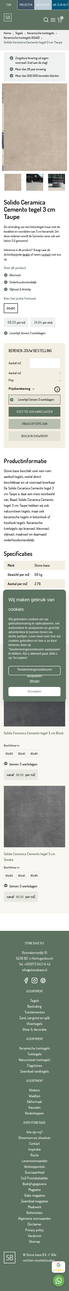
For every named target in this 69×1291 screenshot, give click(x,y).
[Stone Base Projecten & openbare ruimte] (25, 5)
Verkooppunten (34, 1166)
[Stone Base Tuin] (8, 5)
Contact (34, 1143)
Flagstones (34, 1065)
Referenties (34, 1213)
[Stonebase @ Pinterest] (43, 981)
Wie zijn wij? (34, 1132)
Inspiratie (34, 1149)
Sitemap (34, 1241)
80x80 (34, 753)
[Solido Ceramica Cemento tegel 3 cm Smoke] (34, 816)
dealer (26, 254)
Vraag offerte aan (34, 424)
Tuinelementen (34, 1012)
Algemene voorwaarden (34, 1218)
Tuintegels (34, 1054)
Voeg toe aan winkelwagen (34, 412)
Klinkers (34, 1090)
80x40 (21, 753)
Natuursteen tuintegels (34, 1060)
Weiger (34, 681)
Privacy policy (34, 1230)
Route (34, 1155)
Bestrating (34, 1006)
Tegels (34, 1000)
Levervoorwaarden (34, 1161)
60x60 (11, 308)
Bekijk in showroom (34, 436)
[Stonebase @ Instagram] (34, 981)
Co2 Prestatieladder (34, 1178)
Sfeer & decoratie (34, 1029)
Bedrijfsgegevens (35, 1184)
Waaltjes (34, 1096)
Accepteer (34, 691)
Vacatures (34, 1236)
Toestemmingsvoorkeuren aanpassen (34, 671)
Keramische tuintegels (34, 1048)
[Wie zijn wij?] (60, 5)
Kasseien (35, 1107)
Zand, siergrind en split (34, 1018)
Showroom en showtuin (34, 1138)
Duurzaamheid (34, 1172)
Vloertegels (35, 1024)
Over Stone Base (34, 1122)
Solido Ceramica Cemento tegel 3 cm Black (34, 733)
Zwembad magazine (34, 1201)
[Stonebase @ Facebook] (26, 981)
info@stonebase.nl (34, 970)
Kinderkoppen (34, 1113)
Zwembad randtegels (34, 1071)
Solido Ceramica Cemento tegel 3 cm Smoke (29, 857)
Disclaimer (35, 1224)
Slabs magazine (34, 1195)
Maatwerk (34, 1207)
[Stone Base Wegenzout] (43, 5)
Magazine (34, 1189)
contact (46, 254)
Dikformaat (34, 1101)
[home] (17, 17)
